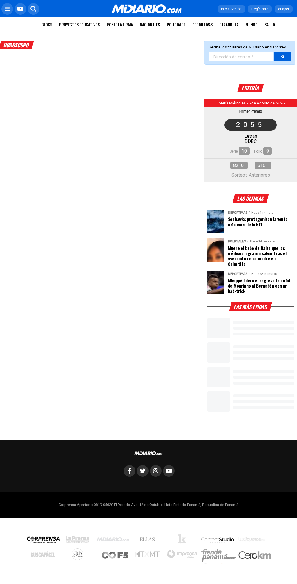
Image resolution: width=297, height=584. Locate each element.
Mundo (251, 24)
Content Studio (218, 541)
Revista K (183, 540)
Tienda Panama (219, 555)
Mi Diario (114, 541)
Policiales (176, 24)
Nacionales (150, 24)
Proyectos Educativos (79, 24)
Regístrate (259, 9)
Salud (270, 24)
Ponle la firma (120, 24)
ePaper (283, 9)
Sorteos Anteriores (250, 175)
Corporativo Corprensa (46, 541)
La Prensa (79, 540)
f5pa (115, 555)
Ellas (148, 540)
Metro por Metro (149, 555)
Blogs (46, 24)
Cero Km (255, 556)
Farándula (229, 24)
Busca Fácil (44, 555)
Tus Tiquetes (253, 541)
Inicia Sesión (231, 9)
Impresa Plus (183, 556)
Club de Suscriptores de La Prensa (79, 556)
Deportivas (202, 24)
